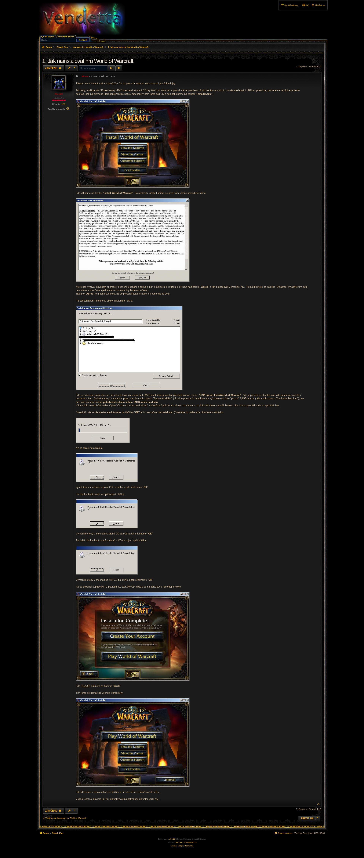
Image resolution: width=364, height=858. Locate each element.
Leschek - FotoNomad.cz (186, 842)
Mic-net (59, 94)
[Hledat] (83, 39)
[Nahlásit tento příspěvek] (300, 76)
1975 (63, 104)
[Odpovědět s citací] (305, 76)
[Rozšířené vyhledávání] (66, 36)
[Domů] (81, 19)
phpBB (172, 839)
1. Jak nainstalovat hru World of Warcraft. (128, 47)
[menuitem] (318, 5)
